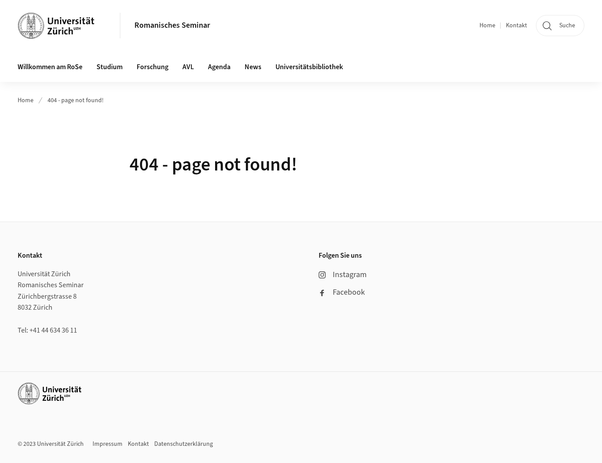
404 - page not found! (76, 100)
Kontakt (516, 25)
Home (487, 25)
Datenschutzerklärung (183, 444)
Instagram (350, 274)
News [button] (253, 67)
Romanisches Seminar (172, 25)
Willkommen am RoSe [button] (50, 67)
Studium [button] (110, 67)
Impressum (108, 444)
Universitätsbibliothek (309, 67)
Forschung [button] (152, 67)
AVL (188, 67)
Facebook (349, 292)
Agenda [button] (219, 67)
